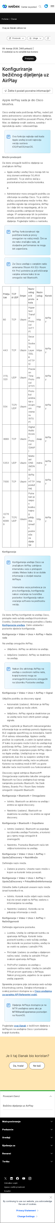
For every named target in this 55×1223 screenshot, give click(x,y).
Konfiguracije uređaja (13, 625)
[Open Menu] (52, 6)
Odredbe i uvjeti (10, 1183)
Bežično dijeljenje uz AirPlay (18, 1105)
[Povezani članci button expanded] (50, 1096)
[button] (46, 6)
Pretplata (29, 58)
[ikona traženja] (40, 6)
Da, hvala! (18, 1065)
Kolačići (7, 1191)
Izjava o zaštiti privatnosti (14, 1187)
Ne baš (37, 1065)
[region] (27, 1208)
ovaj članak (20, 1025)
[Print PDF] (20, 58)
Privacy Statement (26, 1210)
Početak (5, 19)
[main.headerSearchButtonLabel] (40, 5)
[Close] (50, 1197)
